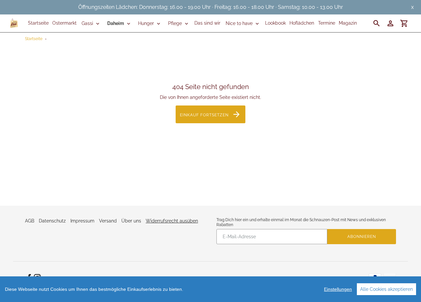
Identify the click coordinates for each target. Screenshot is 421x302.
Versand (108, 220)
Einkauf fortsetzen (204, 115)
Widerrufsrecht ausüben (172, 220)
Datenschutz (52, 220)
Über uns (131, 220)
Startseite (33, 38)
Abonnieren (361, 236)
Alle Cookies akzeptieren (386, 289)
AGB (29, 220)
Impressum (82, 220)
